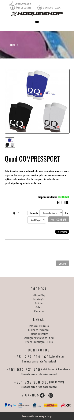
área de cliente (23, 7)
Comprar (61, 219)
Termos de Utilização (39, 326)
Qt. (15, 213)
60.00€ (63, 202)
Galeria (38, 307)
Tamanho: (34, 213)
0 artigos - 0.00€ (52, 7)
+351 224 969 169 (31, 356)
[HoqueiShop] (37, 14)
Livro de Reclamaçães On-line (39, 342)
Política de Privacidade (39, 330)
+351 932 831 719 (23, 369)
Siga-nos (30, 394)
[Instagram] (50, 395)
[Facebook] (42, 395)
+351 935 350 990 (31, 382)
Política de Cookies (39, 334)
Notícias (39, 303)
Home (12, 45)
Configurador (23, 3)
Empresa (39, 288)
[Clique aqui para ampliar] (37, 101)
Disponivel (63, 197)
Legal (39, 319)
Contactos (39, 311)
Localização (39, 299)
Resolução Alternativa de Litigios (39, 338)
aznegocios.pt (46, 416)
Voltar (62, 263)
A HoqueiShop (39, 295)
